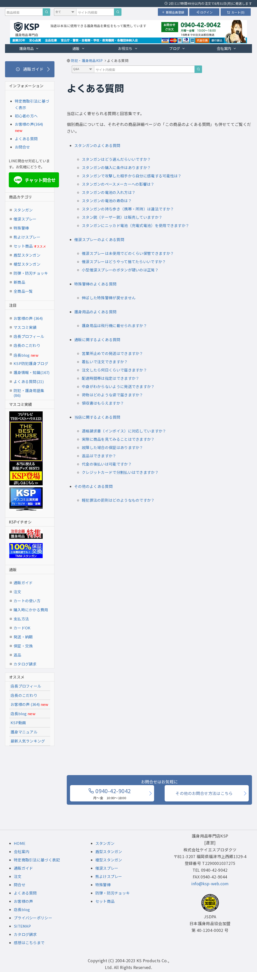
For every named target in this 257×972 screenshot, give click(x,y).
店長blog (26, 355)
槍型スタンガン (27, 264)
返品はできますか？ (99, 455)
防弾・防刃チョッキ (31, 273)
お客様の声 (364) (28, 318)
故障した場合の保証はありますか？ (112, 447)
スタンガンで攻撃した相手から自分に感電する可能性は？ (132, 175)
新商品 (19, 282)
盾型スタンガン (27, 255)
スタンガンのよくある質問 (97, 145)
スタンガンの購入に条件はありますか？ (116, 167)
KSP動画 (18, 722)
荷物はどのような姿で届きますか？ (112, 394)
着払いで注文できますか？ (105, 361)
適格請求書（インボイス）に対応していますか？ (124, 430)
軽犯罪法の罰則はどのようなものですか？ (118, 500)
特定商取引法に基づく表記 (37, 859)
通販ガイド (23, 582)
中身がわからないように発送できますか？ (118, 386)
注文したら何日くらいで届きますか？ (114, 369)
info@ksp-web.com (210, 883)
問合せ (19, 884)
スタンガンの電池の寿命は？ (107, 200)
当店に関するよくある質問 (97, 417)
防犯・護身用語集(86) (29, 391)
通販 (76, 48)
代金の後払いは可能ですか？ (107, 464)
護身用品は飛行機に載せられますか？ (114, 325)
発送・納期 (23, 636)
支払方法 (21, 618)
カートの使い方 (27, 600)
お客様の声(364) (29, 124)
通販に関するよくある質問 (97, 339)
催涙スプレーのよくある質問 (99, 239)
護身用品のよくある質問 (95, 311)
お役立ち (125, 48)
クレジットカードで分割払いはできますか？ (120, 472)
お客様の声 (23, 901)
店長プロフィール (29, 336)
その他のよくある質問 (93, 486)
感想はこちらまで (29, 942)
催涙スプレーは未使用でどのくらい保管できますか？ (128, 253)
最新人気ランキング (28, 740)
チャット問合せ (35, 180)
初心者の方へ (26, 115)
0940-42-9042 (112, 793)
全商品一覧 (23, 291)
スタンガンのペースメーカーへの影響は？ (118, 184)
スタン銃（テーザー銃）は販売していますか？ (122, 217)
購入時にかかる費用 (31, 609)
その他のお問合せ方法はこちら (204, 793)
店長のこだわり (27, 345)
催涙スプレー (25, 218)
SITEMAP (22, 926)
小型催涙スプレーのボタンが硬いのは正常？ (120, 269)
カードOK (22, 627)
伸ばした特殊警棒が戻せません (109, 297)
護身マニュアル (24, 731)
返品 (17, 654)
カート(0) (237, 12)
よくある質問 (26, 138)
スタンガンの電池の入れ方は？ (109, 192)
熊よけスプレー (27, 237)
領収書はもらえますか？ (103, 403)
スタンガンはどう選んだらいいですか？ (116, 159)
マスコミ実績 (25, 327)
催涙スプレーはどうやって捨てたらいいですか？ (124, 261)
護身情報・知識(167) (32, 372)
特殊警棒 (21, 228)
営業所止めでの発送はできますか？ (112, 353)
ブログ (174, 48)
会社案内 (224, 48)
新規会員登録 (175, 12)
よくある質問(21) (29, 381)
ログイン (206, 12)
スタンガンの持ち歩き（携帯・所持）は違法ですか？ (128, 208)
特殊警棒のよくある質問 (95, 283)
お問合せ (22, 146)
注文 (17, 591)
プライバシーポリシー (33, 917)
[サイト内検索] (117, 12)
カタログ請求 (25, 663)
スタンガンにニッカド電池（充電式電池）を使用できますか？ (135, 225)
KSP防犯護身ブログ (31, 363)
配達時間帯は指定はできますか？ (111, 378)
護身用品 (26, 48)
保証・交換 (23, 645)
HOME (19, 843)
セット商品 (30, 246)
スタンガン (23, 209)
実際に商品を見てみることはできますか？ (118, 439)
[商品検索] (46, 12)
